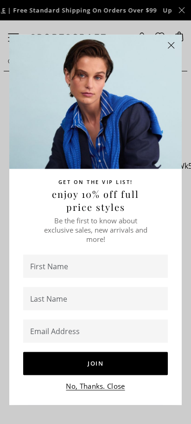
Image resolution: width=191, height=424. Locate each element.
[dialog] (95, 212)
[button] (171, 45)
